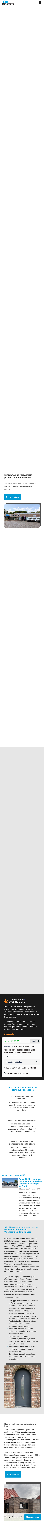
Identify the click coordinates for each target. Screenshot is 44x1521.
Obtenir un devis (32, 1517)
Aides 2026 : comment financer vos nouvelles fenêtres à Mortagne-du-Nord (30, 1182)
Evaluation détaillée (13, 1062)
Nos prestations (12, 497)
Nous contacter (13, 1474)
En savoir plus (9, 1034)
